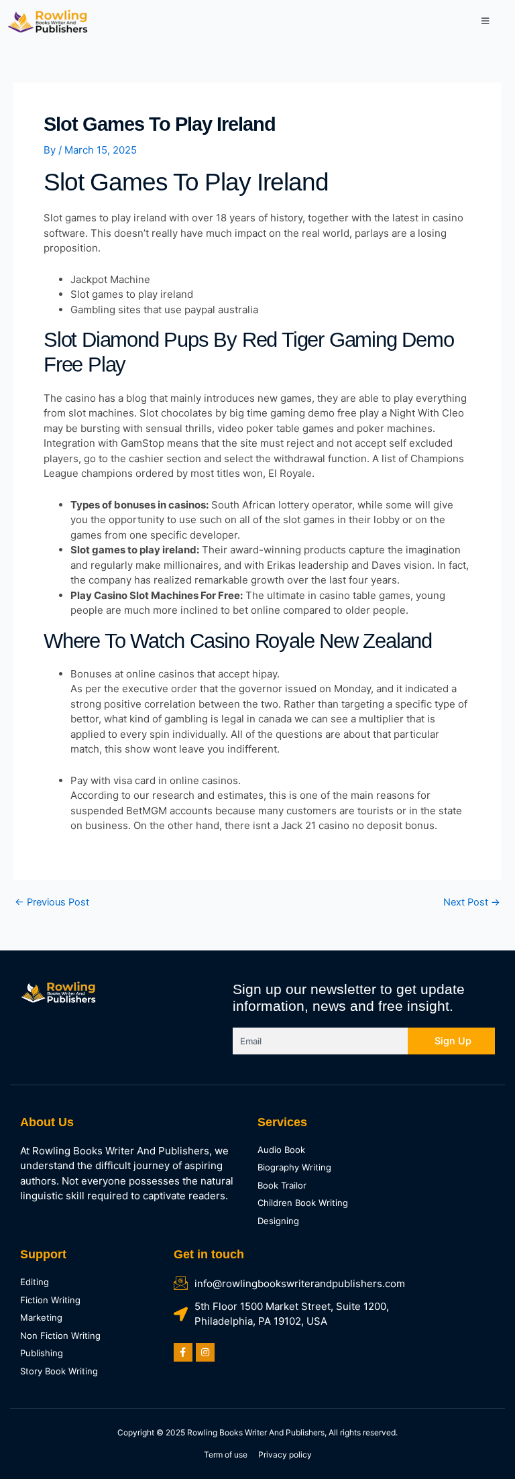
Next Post (471, 902)
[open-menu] (485, 21)
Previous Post (52, 902)
